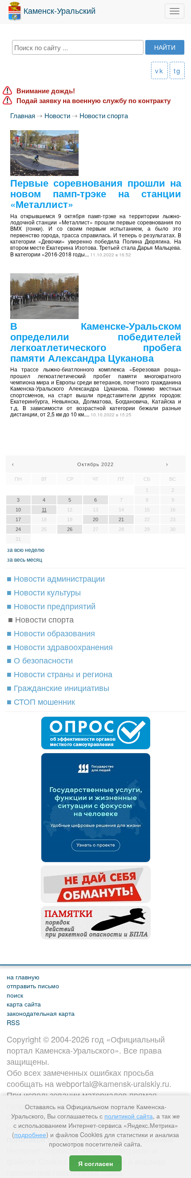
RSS (13, 1022)
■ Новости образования (51, 633)
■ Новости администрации (56, 578)
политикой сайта (128, 1115)
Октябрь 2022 (95, 464)
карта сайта (24, 1003)
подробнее (30, 1134)
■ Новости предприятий (51, 605)
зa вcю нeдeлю (25, 549)
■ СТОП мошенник (41, 701)
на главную (23, 976)
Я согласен (95, 1163)
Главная (22, 115)
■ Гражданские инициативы (58, 687)
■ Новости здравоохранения (60, 646)
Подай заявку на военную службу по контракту (93, 100)
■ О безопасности (40, 660)
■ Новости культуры (44, 592)
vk (159, 70)
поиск (15, 994)
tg (177, 70)
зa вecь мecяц (24, 559)
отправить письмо (33, 985)
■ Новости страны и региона (59, 673)
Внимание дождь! (45, 91)
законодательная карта (41, 1013)
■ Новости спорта (41, 619)
